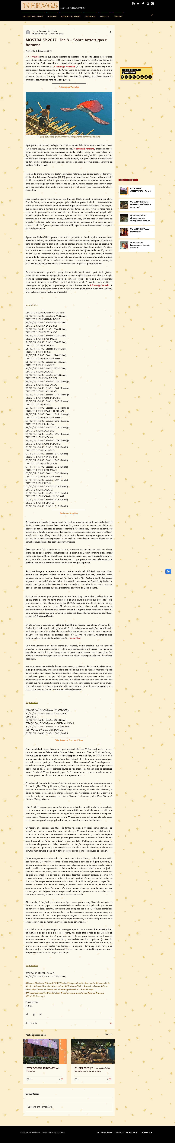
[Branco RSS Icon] (134, 3)
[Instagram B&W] (147, 3)
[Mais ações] (110, 32)
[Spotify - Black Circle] (138, 77)
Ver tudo (108, 1034)
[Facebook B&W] (143, 3)
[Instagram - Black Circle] (130, 77)
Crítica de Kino (32, 1002)
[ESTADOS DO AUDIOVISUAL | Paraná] (45, 1051)
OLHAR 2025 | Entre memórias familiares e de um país (92, 1069)
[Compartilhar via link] (40, 1014)
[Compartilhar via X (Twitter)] (33, 1014)
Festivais (29, 1005)
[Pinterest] (152, 3)
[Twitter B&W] (138, 3)
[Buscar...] (152, 15)
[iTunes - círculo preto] (146, 77)
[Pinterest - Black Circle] (134, 77)
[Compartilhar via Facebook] (27, 1014)
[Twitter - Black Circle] (122, 77)
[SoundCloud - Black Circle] (150, 77)
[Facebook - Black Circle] (126, 77)
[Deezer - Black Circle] (142, 77)
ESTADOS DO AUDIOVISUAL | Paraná (44, 1069)
